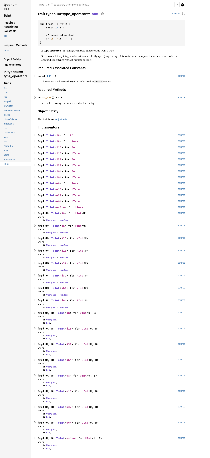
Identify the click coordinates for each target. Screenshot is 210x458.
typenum (53, 14)
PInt (78, 225)
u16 (58, 189)
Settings (182, 4)
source (175, 13)
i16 (58, 147)
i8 (58, 135)
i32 (58, 159)
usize (60, 207)
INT (57, 27)
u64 (58, 201)
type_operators (75, 14)
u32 (58, 195)
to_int (55, 38)
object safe (61, 119)
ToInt (94, 14)
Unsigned (51, 220)
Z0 (71, 135)
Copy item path (102, 13)
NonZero (64, 220)
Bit (48, 323)
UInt (83, 313)
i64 (58, 171)
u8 (58, 183)
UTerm (74, 141)
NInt (78, 213)
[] (183, 13)
